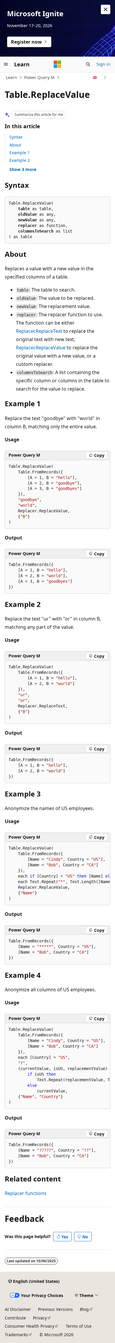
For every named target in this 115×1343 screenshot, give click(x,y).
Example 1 (19, 152)
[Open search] (88, 64)
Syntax (15, 137)
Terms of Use (78, 1326)
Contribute (15, 1318)
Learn (11, 77)
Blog (84, 1309)
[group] (57, 873)
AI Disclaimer (18, 1309)
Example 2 (19, 160)
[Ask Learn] (95, 77)
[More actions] (105, 77)
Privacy (40, 1318)
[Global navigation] (6, 64)
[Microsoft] (57, 64)
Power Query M (39, 77)
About (15, 145)
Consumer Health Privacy (29, 1326)
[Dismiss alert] (105, 9)
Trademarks (16, 1334)
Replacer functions (26, 1193)
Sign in (103, 64)
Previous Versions (55, 1309)
